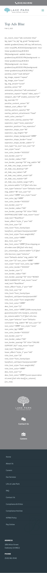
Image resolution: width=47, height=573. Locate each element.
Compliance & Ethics (14, 504)
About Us (9, 463)
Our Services (11, 477)
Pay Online (10, 524)
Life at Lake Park (13, 484)
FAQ (7, 490)
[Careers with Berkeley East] (23, 434)
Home (8, 457)
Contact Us (10, 497)
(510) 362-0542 (24, 3)
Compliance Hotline (14, 511)
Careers (9, 470)
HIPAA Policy (11, 517)
